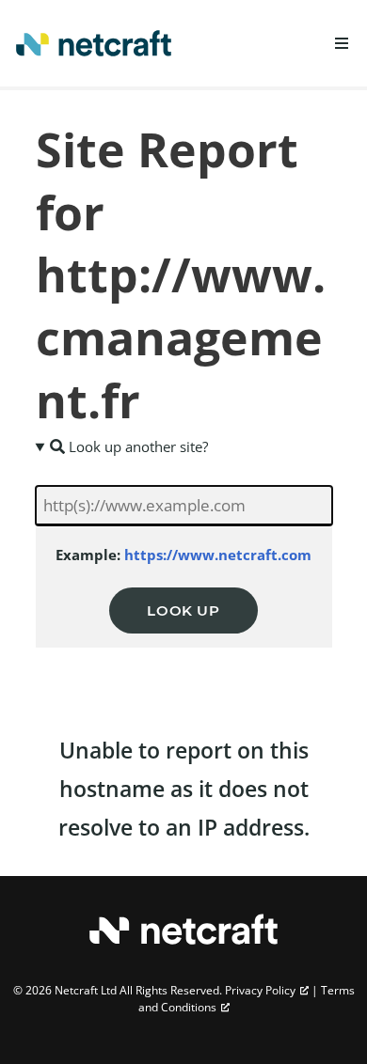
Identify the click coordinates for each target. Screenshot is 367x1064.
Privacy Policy (260, 990)
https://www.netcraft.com (217, 554)
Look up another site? (136, 446)
